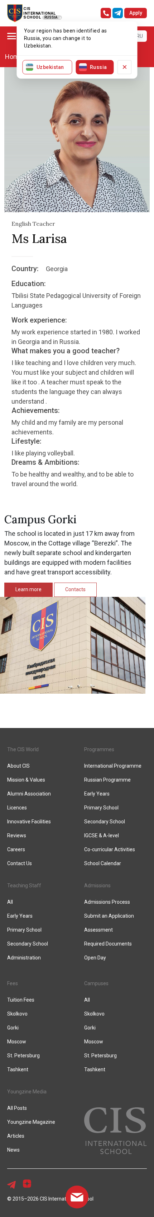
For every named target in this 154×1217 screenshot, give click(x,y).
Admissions (97, 885)
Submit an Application (109, 916)
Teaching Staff (24, 885)
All (10, 902)
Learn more (28, 589)
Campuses (96, 983)
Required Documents (108, 944)
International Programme (112, 766)
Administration (24, 958)
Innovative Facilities (29, 821)
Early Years (97, 794)
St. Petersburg (23, 1055)
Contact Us (19, 863)
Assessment (98, 930)
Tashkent (17, 1069)
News (13, 1150)
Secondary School (104, 821)
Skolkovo (17, 1014)
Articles (15, 1136)
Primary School (101, 807)
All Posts (17, 1108)
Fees (12, 983)
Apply (135, 13)
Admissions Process (107, 902)
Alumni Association (29, 794)
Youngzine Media (27, 1091)
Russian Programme (107, 780)
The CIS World (23, 749)
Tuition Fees (20, 1000)
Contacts (75, 589)
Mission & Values (26, 780)
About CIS (18, 766)
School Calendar (102, 863)
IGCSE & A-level (101, 835)
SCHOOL (32, 17)
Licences (17, 807)
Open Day (95, 958)
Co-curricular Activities (109, 849)
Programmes (99, 749)
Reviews (16, 835)
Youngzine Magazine (31, 1122)
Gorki (13, 1028)
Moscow (16, 1041)
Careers (16, 849)
